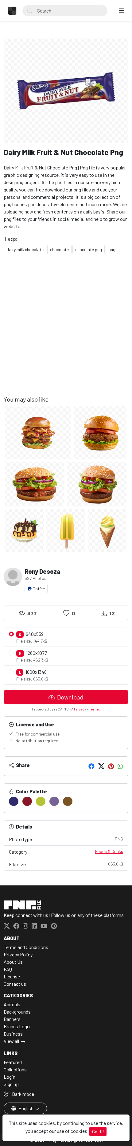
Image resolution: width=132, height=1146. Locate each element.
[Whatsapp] (120, 766)
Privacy (80, 709)
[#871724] (27, 801)
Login (9, 1077)
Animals (12, 1004)
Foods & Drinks (109, 851)
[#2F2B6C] (13, 801)
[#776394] (54, 801)
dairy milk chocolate (25, 249)
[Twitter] (101, 766)
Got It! (98, 1131)
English (25, 1108)
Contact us (15, 984)
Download (69, 697)
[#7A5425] (67, 801)
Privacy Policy (18, 954)
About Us (13, 962)
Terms (94, 709)
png (111, 249)
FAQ (8, 969)
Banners (12, 1019)
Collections (15, 1069)
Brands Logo (17, 1026)
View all (11, 1041)
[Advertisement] (66, 329)
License (12, 976)
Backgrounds (17, 1011)
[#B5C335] (40, 801)
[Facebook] (91, 766)
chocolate (59, 249)
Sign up (11, 1084)
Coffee (38, 588)
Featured (13, 1062)
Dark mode (22, 1094)
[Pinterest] (111, 766)
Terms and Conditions (26, 947)
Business (13, 1034)
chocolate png (88, 249)
